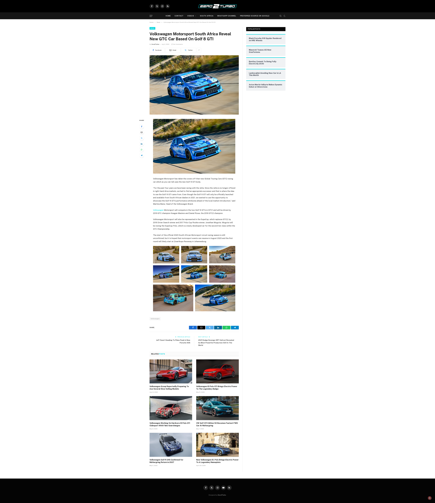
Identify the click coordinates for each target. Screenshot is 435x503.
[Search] (280, 15)
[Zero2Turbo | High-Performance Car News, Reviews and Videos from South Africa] (217, 6)
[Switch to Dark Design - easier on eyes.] (284, 16)
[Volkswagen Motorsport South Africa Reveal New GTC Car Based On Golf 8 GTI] (194, 114)
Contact (179, 16)
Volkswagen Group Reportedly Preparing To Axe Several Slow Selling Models (169, 387)
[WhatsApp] (141, 149)
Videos (190, 16)
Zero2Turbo (155, 44)
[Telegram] (141, 155)
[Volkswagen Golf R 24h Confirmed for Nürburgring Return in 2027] (171, 445)
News (152, 28)
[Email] (141, 132)
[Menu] (151, 15)
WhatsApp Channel (226, 16)
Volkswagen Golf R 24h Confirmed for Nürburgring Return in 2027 (166, 461)
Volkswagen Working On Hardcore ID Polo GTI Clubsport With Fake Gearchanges (170, 424)
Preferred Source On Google (254, 16)
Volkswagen (158, 210)
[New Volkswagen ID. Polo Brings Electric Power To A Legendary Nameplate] (217, 445)
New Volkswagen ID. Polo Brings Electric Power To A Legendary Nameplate (217, 461)
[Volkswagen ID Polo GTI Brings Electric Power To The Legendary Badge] (217, 371)
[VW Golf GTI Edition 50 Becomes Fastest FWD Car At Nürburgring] (217, 408)
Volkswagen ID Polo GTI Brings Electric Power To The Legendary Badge (216, 387)
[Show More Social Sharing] (199, 50)
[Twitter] (141, 138)
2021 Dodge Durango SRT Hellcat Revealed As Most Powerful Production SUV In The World (216, 342)
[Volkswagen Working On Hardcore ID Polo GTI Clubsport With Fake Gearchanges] (171, 408)
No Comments (178, 44)
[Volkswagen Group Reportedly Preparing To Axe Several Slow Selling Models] (171, 371)
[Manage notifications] (429, 498)
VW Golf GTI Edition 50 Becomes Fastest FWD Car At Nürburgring (217, 424)
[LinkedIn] (141, 144)
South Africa (206, 16)
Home (168, 16)
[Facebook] (141, 126)
